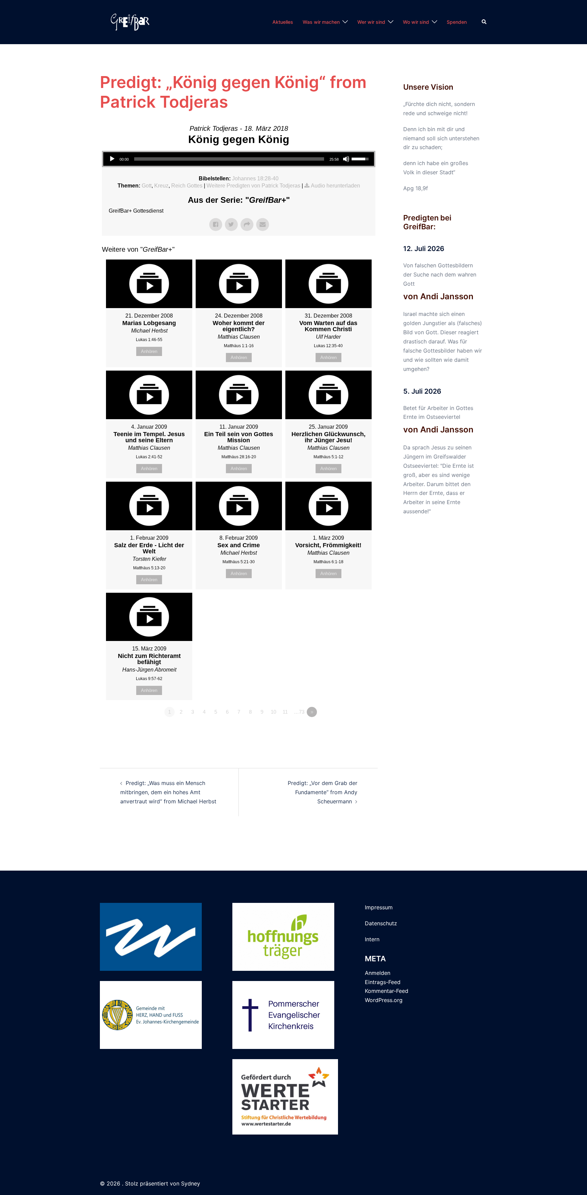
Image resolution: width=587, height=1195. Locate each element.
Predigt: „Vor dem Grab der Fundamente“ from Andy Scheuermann (322, 792)
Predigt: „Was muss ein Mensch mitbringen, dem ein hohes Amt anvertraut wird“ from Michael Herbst (168, 792)
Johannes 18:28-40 (255, 178)
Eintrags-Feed (383, 982)
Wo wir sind (416, 22)
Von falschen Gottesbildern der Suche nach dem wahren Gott (439, 274)
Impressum (379, 907)
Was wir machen (321, 22)
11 (285, 712)
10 (273, 712)
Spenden (457, 22)
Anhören (149, 351)
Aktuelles (282, 22)
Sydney (190, 1183)
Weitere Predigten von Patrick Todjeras (253, 186)
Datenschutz (381, 923)
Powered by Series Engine (350, 730)
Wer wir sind (371, 22)
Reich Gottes (186, 186)
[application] (238, 159)
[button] (484, 22)
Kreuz (161, 186)
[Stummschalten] (346, 159)
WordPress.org (384, 1000)
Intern (372, 939)
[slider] (229, 159)
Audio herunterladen (335, 186)
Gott (147, 186)
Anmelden (377, 972)
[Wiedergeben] (112, 159)
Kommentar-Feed (386, 990)
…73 (299, 712)
